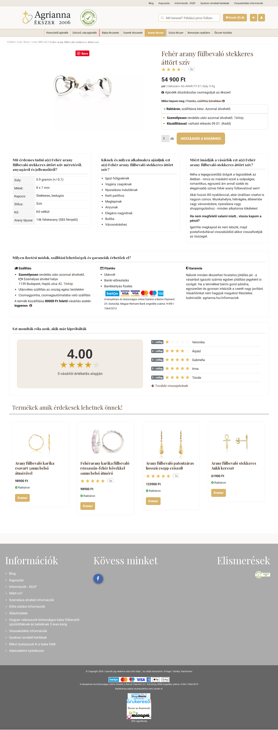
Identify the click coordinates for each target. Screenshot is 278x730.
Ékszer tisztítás (223, 32)
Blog (151, 3)
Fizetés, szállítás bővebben (204, 101)
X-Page (167, 671)
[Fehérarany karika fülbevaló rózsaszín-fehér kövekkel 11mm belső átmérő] (105, 442)
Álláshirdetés (18, 613)
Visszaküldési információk (248, 3)
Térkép (239, 118)
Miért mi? (16, 593)
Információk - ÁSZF (185, 3)
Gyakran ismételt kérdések (214, 3)
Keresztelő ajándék (57, 32)
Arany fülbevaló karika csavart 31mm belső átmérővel (34, 468)
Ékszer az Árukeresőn (139, 708)
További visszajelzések (171, 386)
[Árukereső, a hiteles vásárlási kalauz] (88, 18)
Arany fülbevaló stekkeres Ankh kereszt (233, 466)
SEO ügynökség (139, 721)
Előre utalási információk (27, 606)
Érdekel (22, 497)
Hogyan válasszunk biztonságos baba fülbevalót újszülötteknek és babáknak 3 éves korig (44, 622)
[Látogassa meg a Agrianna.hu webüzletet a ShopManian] (139, 696)
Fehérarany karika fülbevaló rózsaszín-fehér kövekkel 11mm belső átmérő (104, 468)
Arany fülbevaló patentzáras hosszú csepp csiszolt (170, 466)
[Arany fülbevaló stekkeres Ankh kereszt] (236, 442)
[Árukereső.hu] (139, 702)
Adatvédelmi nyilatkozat (26, 651)
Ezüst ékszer (176, 32)
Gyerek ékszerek (133, 32)
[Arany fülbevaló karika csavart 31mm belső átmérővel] (40, 442)
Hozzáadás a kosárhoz (201, 139)
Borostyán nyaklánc (199, 32)
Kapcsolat (164, 3)
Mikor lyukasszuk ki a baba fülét (32, 644)
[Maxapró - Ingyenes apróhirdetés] (139, 715)
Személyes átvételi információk (31, 600)
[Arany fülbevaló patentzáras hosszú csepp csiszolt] (171, 442)
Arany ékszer (156, 32)
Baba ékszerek (110, 32)
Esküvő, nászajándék (85, 32)
